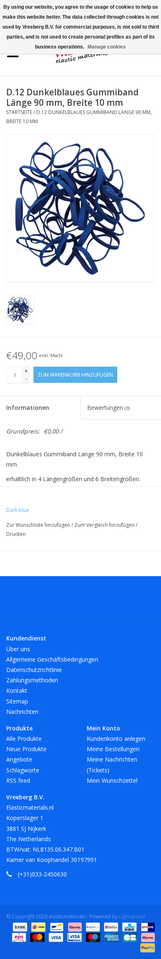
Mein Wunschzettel (112, 780)
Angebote (19, 759)
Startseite (19, 112)
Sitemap (17, 701)
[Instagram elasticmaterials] (125, 601)
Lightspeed (132, 916)
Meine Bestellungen (113, 749)
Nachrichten (22, 712)
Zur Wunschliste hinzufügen (38, 524)
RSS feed (18, 780)
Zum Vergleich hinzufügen (105, 524)
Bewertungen (108, 407)
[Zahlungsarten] (19, 926)
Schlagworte (22, 770)
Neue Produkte (26, 749)
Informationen (27, 407)
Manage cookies (107, 47)
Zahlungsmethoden (32, 680)
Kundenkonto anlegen (116, 738)
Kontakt (16, 690)
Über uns (18, 649)
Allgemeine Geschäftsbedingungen (52, 659)
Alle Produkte (24, 738)
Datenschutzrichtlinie (34, 670)
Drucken (16, 534)
